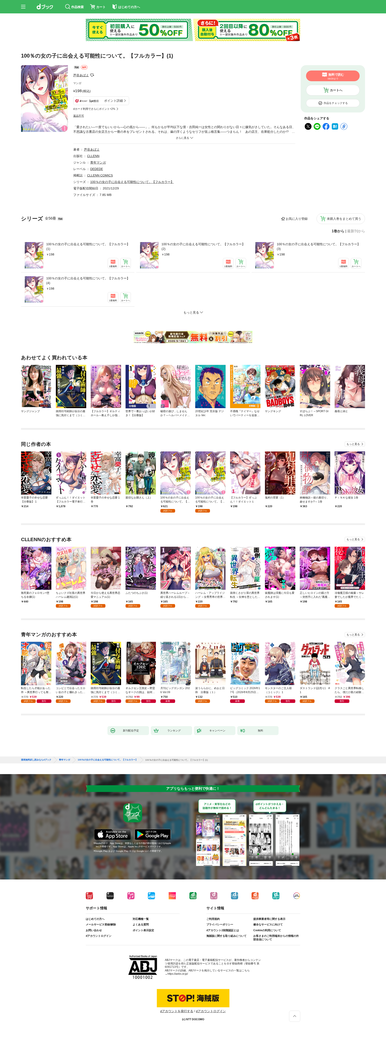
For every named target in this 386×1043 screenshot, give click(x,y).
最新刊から (356, 231)
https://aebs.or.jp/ (178, 973)
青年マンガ (98, 162)
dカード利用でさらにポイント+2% (94, 108)
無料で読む (336, 76)
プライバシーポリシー (219, 924)
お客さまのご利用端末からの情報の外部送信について (276, 937)
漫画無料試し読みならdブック (36, 760)
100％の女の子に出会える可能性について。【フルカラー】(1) (88, 246)
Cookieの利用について (267, 930)
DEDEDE (96, 169)
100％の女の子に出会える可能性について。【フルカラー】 (132, 182)
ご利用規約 (213, 918)
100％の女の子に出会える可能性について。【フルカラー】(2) (203, 246)
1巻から (338, 231)
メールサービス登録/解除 (101, 924)
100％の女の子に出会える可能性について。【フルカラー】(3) (318, 246)
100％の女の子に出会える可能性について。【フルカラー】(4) (88, 280)
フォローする (92, 75)
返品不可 (78, 115)
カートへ (336, 90)
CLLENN (93, 156)
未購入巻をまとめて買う (344, 218)
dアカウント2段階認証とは (222, 930)
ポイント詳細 (113, 100)
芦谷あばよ (81, 75)
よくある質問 (141, 924)
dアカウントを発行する (176, 1011)
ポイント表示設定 (143, 930)
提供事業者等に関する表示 (269, 918)
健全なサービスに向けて (268, 924)
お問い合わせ (94, 930)
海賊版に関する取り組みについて (226, 935)
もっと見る (353, 444)
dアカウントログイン (98, 935)
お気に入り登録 (297, 218)
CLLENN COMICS (100, 175)
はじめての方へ (95, 918)
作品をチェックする (336, 103)
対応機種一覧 (141, 918)
